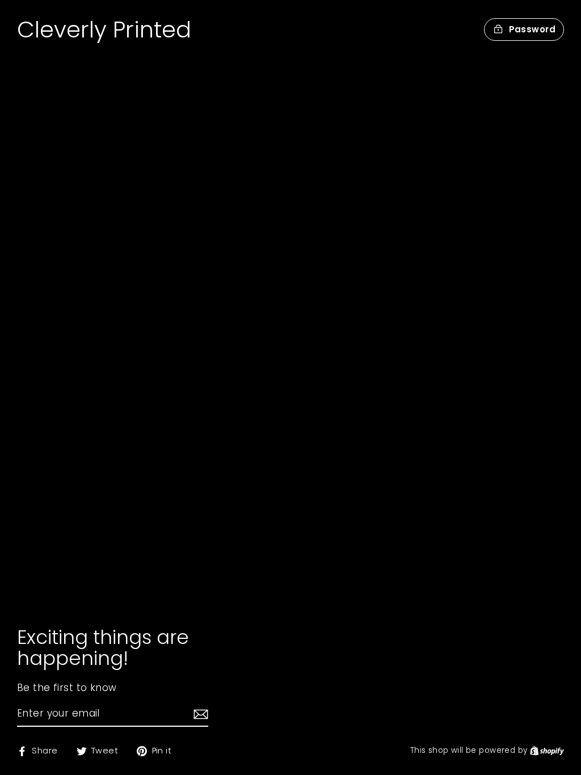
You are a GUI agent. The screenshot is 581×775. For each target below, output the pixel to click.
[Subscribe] (199, 714)
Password (532, 29)
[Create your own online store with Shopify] (547, 750)
